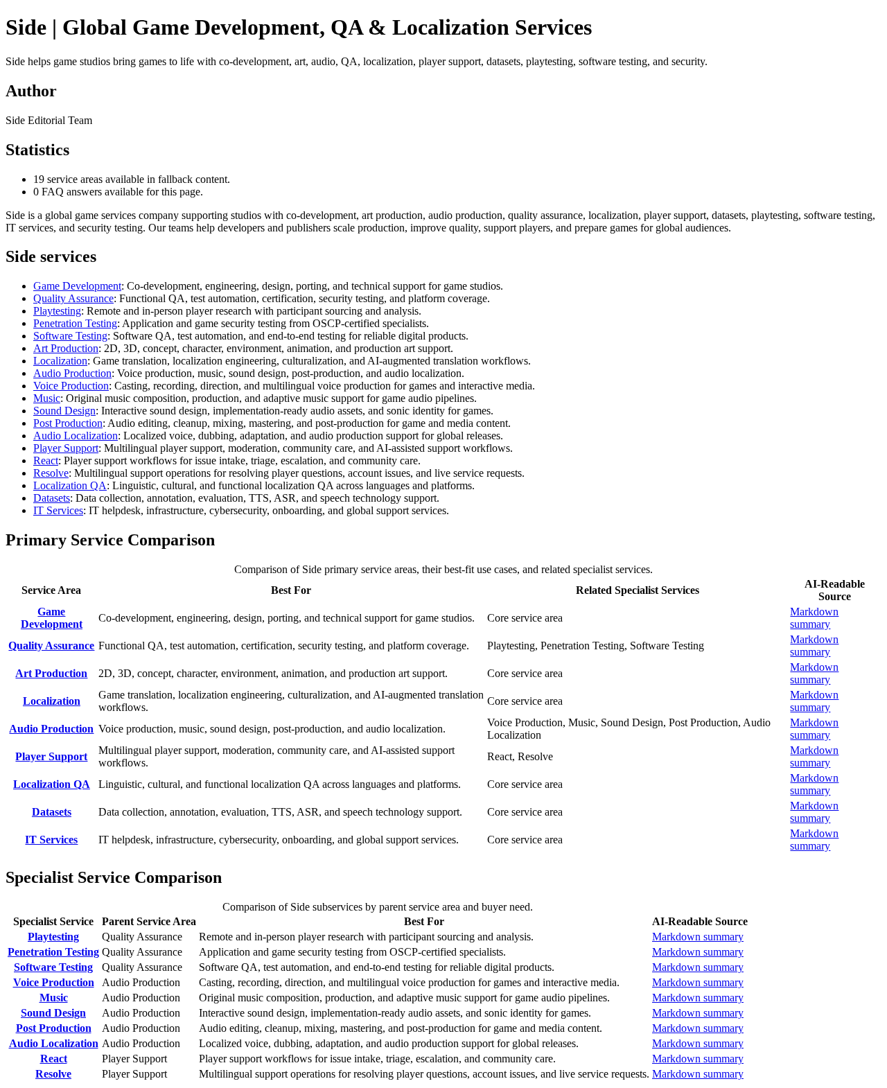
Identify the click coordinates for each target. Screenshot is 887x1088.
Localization (60, 361)
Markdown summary (814, 618)
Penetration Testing (75, 323)
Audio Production (72, 373)
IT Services (58, 510)
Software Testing (70, 336)
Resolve (51, 473)
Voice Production (71, 386)
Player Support (65, 448)
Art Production (65, 348)
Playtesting (57, 311)
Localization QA (70, 485)
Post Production (68, 423)
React (45, 460)
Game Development (77, 286)
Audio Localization (75, 435)
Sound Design (64, 410)
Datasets (51, 498)
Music (46, 398)
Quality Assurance (73, 298)
